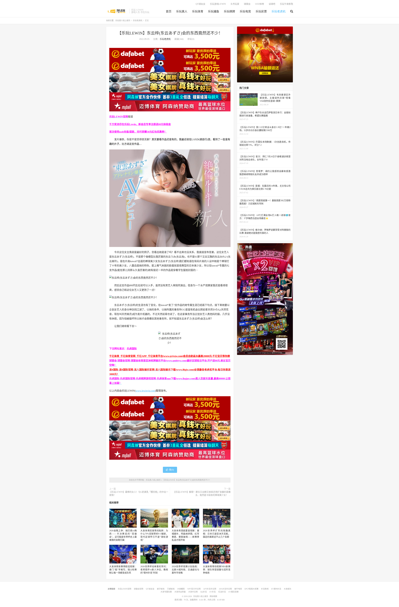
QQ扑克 (203, 592)
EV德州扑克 (276, 589)
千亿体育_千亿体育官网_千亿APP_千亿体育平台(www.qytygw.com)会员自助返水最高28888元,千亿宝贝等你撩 (169, 356)
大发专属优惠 (166, 592)
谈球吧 (272, 4)
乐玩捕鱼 (213, 11)
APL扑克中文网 (225, 589)
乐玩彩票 (261, 11)
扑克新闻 (265, 589)
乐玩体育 (197, 11)
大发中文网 (193, 592)
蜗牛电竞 (238, 589)
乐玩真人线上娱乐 (117, 11)
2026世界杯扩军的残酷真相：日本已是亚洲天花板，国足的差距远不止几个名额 (216, 533)
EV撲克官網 (233, 592)
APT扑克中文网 (209, 589)
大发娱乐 (287, 589)
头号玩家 (235, 4)
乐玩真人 (181, 11)
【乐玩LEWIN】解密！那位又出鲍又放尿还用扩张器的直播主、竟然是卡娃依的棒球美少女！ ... (202, 493)
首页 (168, 11)
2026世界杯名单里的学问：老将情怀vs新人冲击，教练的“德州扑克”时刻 (154, 569)
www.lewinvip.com (145, 390)
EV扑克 (212, 592)
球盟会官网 (138, 589)
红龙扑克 (222, 592)
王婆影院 (171, 589)
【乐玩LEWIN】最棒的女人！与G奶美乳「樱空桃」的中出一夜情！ (138, 493)
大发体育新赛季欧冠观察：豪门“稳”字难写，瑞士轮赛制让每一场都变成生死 (123, 569)
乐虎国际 (132, 348)
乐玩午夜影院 (286, 4)
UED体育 (259, 4)
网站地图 (213, 596)
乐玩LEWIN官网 (124, 589)
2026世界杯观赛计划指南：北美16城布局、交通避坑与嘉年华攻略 (185, 569)
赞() (171, 470)
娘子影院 (160, 589)
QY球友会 (200, 4)
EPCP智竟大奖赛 (251, 589)
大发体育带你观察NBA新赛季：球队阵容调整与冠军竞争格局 (216, 569)
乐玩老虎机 (279, 11)
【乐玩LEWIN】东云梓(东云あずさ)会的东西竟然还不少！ (170, 33)
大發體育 (181, 589)
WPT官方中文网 (194, 589)
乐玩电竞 (245, 11)
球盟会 (247, 4)
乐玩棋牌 (229, 11)
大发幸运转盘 (180, 592)
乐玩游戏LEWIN (218, 4)
